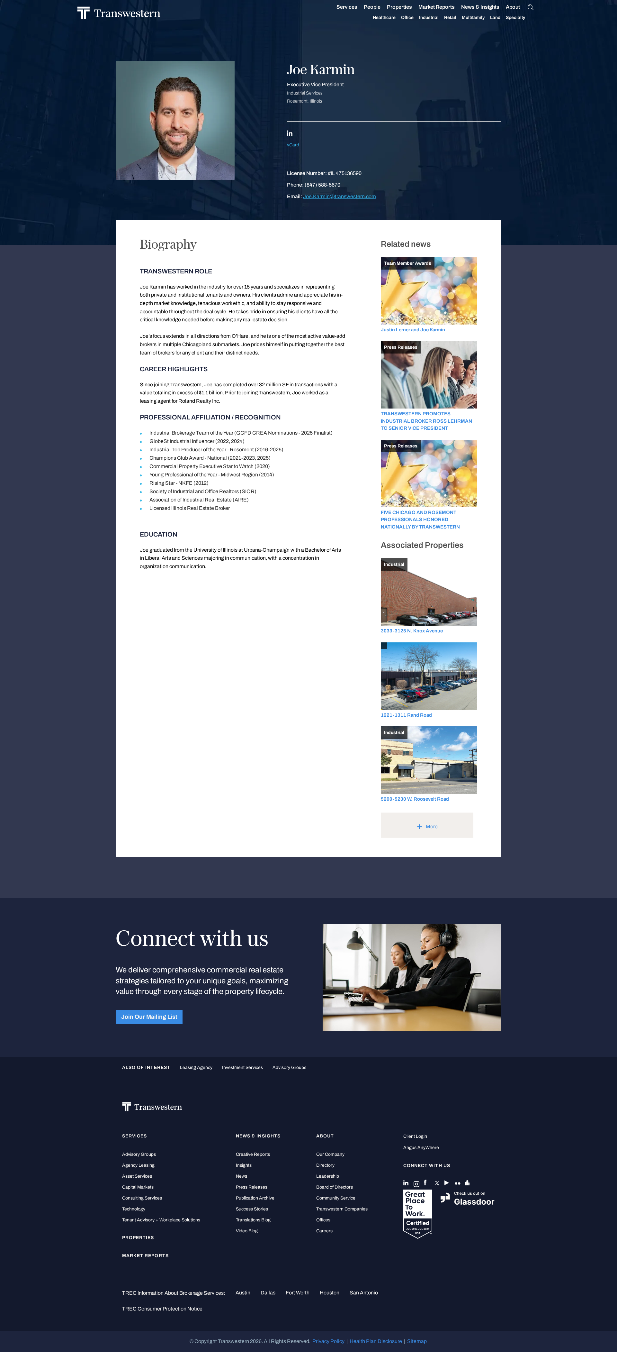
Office (407, 17)
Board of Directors (334, 1187)
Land (495, 17)
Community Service (335, 1198)
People (372, 7)
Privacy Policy (328, 1341)
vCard (293, 145)
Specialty (515, 17)
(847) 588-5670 (322, 185)
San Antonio (364, 1292)
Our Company (330, 1154)
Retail (450, 17)
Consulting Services (142, 1198)
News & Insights (480, 7)
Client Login (415, 1136)
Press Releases (251, 1187)
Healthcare (384, 17)
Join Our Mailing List (149, 1017)
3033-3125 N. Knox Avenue (412, 630)
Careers (324, 1230)
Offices (323, 1220)
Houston (329, 1292)
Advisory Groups (289, 1067)
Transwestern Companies (342, 1209)
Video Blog (247, 1230)
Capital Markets (138, 1187)
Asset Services (137, 1176)
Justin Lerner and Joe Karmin (413, 329)
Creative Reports (253, 1154)
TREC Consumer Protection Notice (162, 1308)
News (241, 1176)
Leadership (327, 1176)
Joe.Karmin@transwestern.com (339, 196)
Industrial (429, 17)
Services (346, 7)
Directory (325, 1165)
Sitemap (417, 1341)
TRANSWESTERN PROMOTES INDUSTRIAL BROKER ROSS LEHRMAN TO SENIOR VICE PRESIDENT (426, 421)
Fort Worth (297, 1292)
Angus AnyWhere (421, 1147)
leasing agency (196, 1067)
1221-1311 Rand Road (406, 715)
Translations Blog (253, 1220)
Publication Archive (255, 1198)
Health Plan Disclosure (376, 1341)
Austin (243, 1292)
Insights (244, 1165)
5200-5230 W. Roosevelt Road (415, 799)
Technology (133, 1209)
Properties (399, 7)
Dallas (268, 1292)
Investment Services (242, 1067)
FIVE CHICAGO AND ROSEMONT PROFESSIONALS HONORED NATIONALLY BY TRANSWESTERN (420, 519)
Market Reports (436, 7)
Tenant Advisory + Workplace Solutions (161, 1220)
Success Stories (252, 1209)
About (513, 7)
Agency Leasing (138, 1165)
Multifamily (473, 17)
